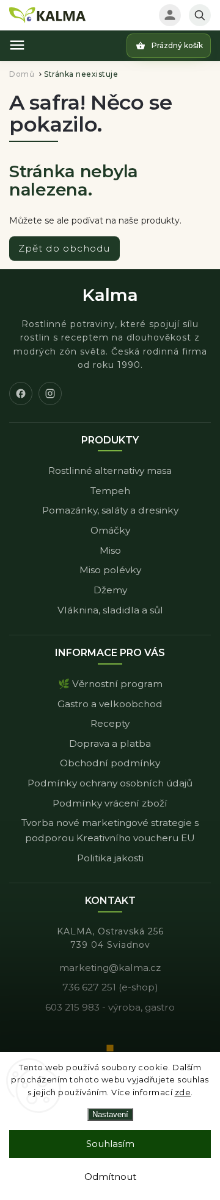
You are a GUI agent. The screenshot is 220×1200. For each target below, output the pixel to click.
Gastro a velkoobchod (110, 704)
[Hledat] (200, 15)
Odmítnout (110, 1176)
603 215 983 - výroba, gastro (110, 1007)
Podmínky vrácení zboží (110, 803)
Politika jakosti (110, 858)
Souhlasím (110, 1143)
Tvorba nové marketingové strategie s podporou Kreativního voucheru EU (110, 830)
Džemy (110, 590)
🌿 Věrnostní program (110, 684)
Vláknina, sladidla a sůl (110, 610)
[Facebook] (20, 393)
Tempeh (110, 490)
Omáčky (110, 530)
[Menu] (17, 45)
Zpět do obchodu (64, 248)
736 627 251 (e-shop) (110, 987)
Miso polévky (110, 570)
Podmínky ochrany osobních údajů (110, 783)
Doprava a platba (110, 743)
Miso (110, 550)
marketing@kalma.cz (110, 967)
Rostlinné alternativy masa (110, 470)
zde (183, 1092)
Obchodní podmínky (110, 763)
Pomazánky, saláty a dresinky (110, 510)
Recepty (110, 723)
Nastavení (110, 1114)
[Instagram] (50, 393)
